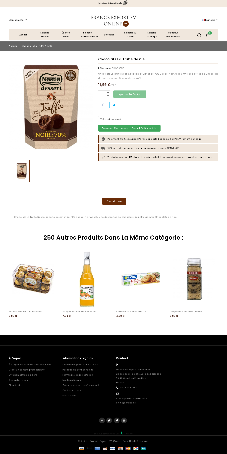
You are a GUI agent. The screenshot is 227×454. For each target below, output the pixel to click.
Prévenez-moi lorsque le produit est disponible (129, 128)
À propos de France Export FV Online (30, 364)
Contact (122, 358)
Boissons (109, 34)
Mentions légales (72, 380)
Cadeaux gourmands (173, 34)
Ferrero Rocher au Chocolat (25, 311)
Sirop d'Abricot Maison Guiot (79, 311)
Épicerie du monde (130, 34)
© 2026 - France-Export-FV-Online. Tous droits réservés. (113, 441)
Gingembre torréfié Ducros (186, 311)
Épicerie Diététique (151, 34)
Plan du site (15, 385)
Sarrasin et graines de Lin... (132, 311)
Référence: (105, 68)
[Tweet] (114, 105)
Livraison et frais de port (23, 374)
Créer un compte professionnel (27, 369)
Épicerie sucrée (44, 34)
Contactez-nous (18, 380)
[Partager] (103, 105)
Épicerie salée (66, 34)
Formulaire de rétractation (77, 374)
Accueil (23, 34)
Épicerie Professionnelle (89, 34)
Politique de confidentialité (78, 369)
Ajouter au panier (129, 94)
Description (114, 201)
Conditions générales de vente (80, 364)
